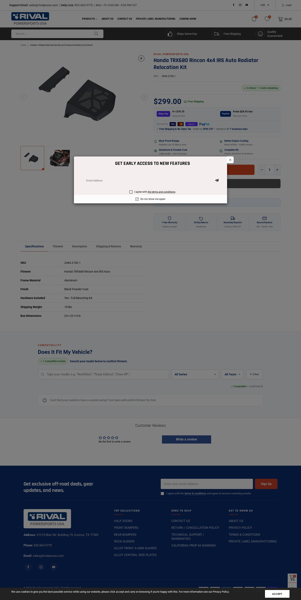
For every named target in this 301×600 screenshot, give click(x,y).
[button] (217, 180)
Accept (277, 593)
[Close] (230, 159)
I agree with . (155, 191)
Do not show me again (152, 199)
